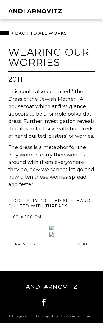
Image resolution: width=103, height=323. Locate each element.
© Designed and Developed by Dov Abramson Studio (51, 316)
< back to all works (39, 33)
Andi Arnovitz (35, 11)
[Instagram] (59, 302)
